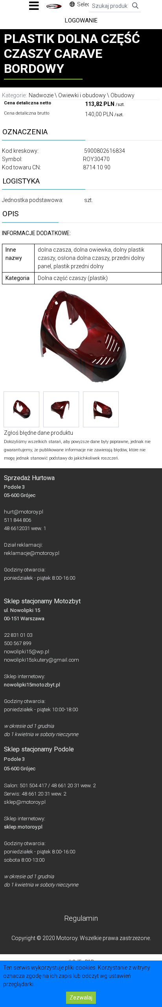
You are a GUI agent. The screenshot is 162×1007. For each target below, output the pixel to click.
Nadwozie (41, 95)
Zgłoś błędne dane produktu (38, 433)
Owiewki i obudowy (82, 95)
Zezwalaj (81, 997)
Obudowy (122, 95)
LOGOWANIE (81, 20)
